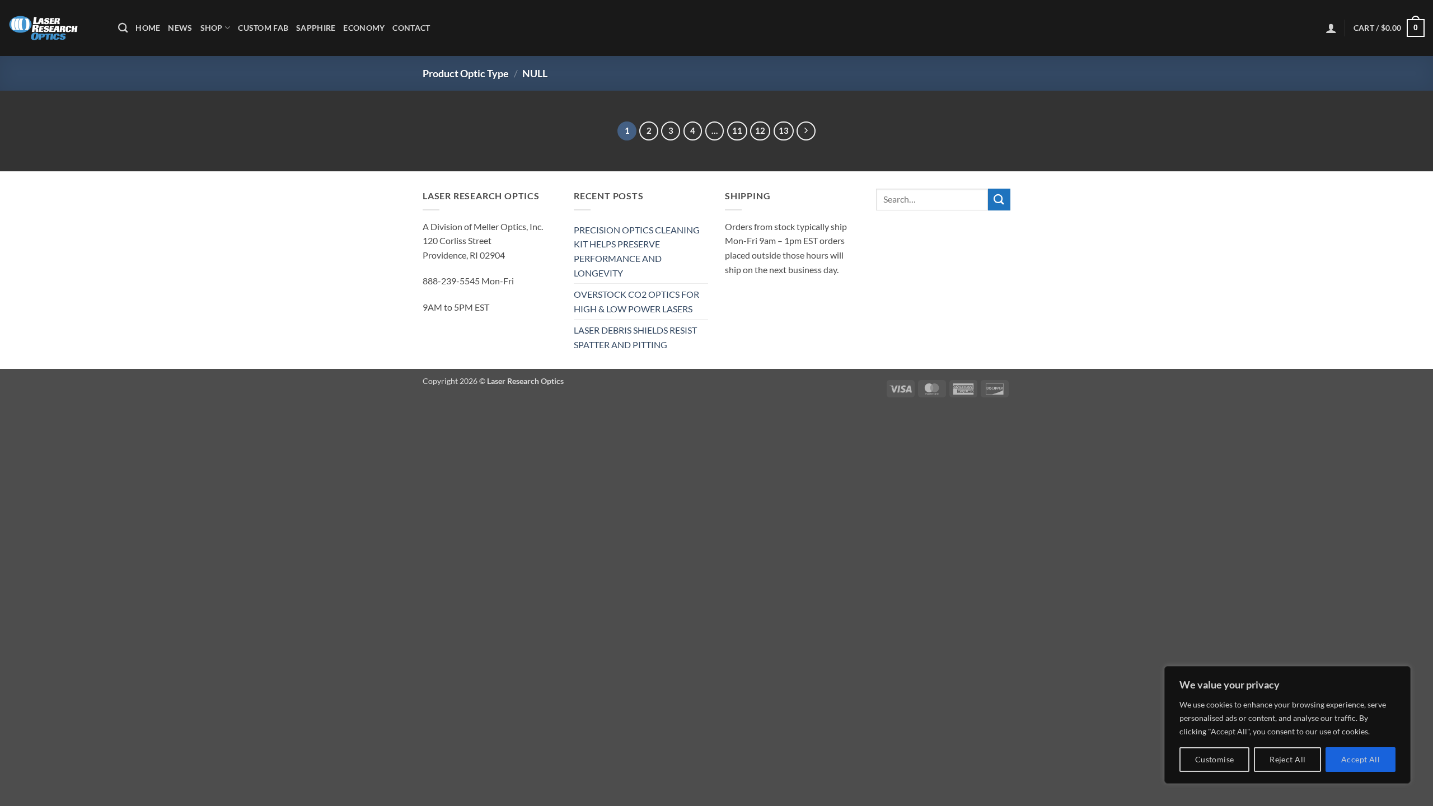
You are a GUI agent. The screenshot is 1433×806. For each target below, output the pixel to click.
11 (737, 130)
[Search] (123, 28)
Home (147, 27)
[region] (1287, 725)
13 (784, 130)
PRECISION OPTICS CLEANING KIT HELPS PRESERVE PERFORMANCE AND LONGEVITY (637, 251)
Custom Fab (263, 27)
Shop (211, 27)
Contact (411, 27)
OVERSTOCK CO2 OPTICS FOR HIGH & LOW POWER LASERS (636, 301)
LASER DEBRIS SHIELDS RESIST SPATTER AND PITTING (635, 337)
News (180, 27)
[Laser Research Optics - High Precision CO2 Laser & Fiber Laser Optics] (54, 28)
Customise (1214, 759)
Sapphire (315, 27)
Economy (364, 27)
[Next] (806, 130)
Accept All (1360, 759)
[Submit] (999, 199)
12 (760, 130)
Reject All (1287, 759)
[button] (1331, 28)
